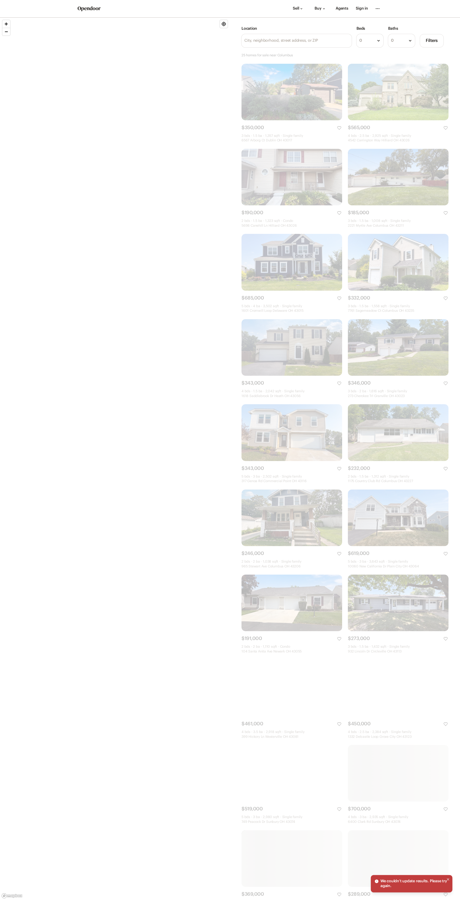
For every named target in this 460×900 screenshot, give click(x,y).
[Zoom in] (6, 24)
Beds (360, 28)
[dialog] (411, 883)
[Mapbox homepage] (12, 896)
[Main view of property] (292, 92)
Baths (393, 28)
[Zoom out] (6, 31)
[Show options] (378, 41)
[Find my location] (224, 24)
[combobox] (369, 40)
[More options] (377, 8)
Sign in (362, 8)
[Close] (448, 879)
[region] (115, 459)
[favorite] (339, 128)
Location (249, 28)
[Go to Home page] (89, 8)
